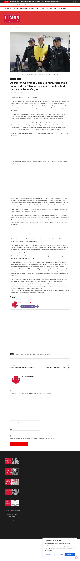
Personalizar (49, 554)
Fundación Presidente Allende (12, 510)
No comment (36, 93)
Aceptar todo (70, 554)
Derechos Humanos (19, 354)
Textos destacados (46, 8)
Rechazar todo (59, 554)
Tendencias (34, 8)
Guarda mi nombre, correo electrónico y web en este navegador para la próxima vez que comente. (32, 438)
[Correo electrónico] (37, 306)
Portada (19, 79)
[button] (73, 1)
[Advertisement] (40, 149)
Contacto (11, 521)
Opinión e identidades (10, 8)
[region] (59, 548)
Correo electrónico (14, 422)
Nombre (12, 416)
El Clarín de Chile (15, 93)
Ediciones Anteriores (60, 8)
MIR (38, 354)
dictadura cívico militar (30, 354)
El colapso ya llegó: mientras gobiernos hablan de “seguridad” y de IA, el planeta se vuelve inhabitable (35, 1)
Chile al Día (22, 28)
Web (11, 429)
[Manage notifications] (76, 557)
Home (5, 28)
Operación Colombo (44, 354)
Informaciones (24, 8)
